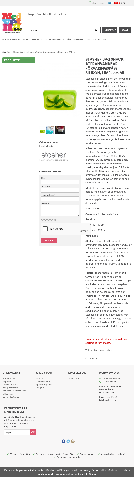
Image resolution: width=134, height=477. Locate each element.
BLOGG (35, 39)
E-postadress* (48, 195)
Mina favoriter (97, 3)
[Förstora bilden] (60, 89)
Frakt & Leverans (10, 384)
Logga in (124, 30)
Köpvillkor (7, 381)
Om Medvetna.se (11, 396)
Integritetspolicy (10, 387)
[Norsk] (115, 3)
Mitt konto (41, 378)
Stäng (92, 474)
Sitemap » (91, 358)
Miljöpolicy (8, 393)
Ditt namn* (46, 186)
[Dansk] (119, 3)
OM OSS (106, 39)
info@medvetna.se (111, 378)
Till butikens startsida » (98, 350)
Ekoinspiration (74, 378)
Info (86, 474)
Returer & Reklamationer (14, 390)
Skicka (49, 240)
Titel (43, 178)
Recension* (46, 203)
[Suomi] (112, 3)
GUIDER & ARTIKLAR (11, 39)
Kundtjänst (110, 30)
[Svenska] (109, 3)
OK (33, 432)
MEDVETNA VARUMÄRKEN (52, 39)
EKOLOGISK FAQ (93, 39)
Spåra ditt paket (44, 384)
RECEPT (26, 39)
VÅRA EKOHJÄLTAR (75, 39)
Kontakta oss (9, 378)
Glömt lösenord (43, 381)
